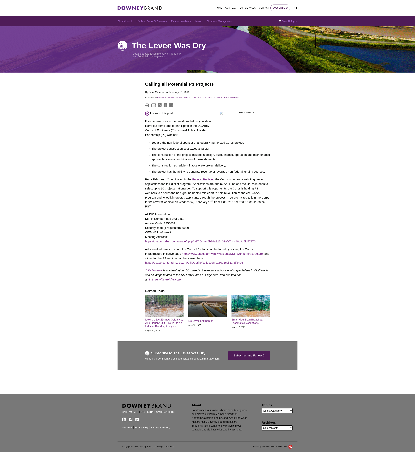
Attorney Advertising (160, 427)
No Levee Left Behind (200, 321)
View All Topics (289, 21)
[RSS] (124, 419)
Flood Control (125, 21)
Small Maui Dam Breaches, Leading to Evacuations (247, 321)
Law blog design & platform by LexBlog (270, 446)
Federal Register (203, 179)
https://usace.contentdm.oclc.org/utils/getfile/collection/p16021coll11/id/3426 (194, 262)
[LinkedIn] (137, 419)
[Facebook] (130, 419)
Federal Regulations (170, 97)
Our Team (231, 8)
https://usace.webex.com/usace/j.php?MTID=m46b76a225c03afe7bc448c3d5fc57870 (200, 241)
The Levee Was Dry (169, 45)
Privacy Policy (141, 427)
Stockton (147, 412)
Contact (264, 8)
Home (219, 8)
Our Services (248, 8)
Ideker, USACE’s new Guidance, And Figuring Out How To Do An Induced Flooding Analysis (164, 323)
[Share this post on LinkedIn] (171, 105)
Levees (198, 21)
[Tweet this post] (160, 105)
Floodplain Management (219, 21)
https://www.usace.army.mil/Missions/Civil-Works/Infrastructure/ (223, 253)
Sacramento (130, 412)
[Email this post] (153, 105)
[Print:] (147, 105)
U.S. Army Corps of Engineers (151, 21)
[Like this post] (165, 105)
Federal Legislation (181, 21)
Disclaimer (127, 427)
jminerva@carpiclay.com (165, 279)
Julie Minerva (153, 270)
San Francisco (165, 412)
